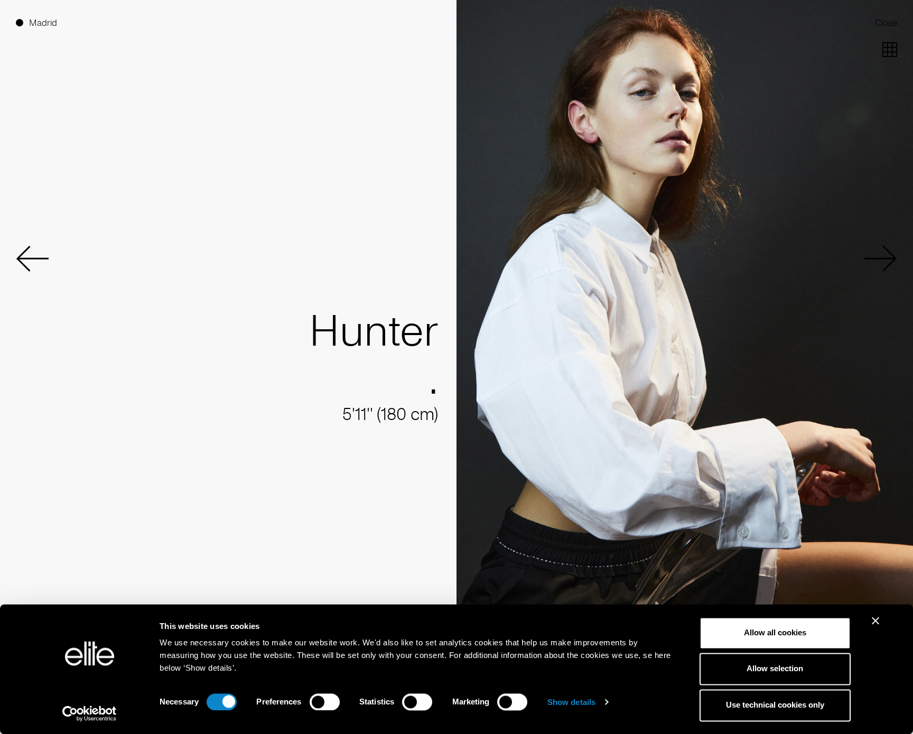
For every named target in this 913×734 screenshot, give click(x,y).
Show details (571, 702)
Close (886, 22)
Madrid (43, 22)
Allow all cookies (775, 632)
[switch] (325, 701)
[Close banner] (875, 627)
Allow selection (775, 668)
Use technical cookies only (775, 704)
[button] (32, 258)
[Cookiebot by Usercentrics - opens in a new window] (89, 713)
